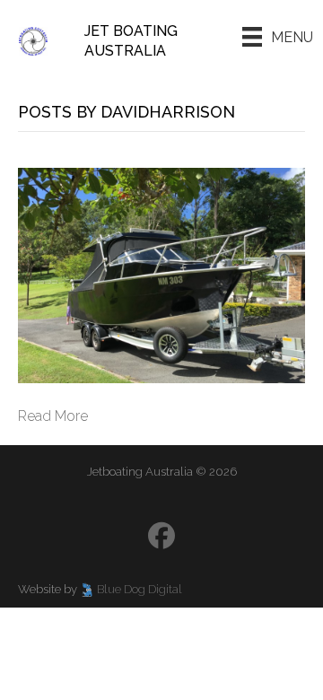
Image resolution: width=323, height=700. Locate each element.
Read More (53, 415)
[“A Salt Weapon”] (161, 274)
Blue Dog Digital (139, 589)
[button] (161, 536)
